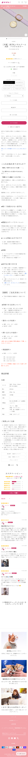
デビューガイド (14, 460)
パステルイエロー (9, 82)
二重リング (7, 283)
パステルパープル (20, 89)
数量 (14, 73)
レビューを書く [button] (14, 493)
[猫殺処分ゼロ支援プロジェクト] (14, 668)
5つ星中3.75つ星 (18, 476)
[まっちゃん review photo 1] (5, 563)
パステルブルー (19, 85)
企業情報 (13, 724)
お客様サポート (13, 720)
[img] (5, 503)
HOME (13, 41)
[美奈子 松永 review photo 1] (5, 591)
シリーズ (13, 717)
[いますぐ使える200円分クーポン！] (14, 696)
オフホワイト (20, 82)
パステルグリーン (8, 89)
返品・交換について (14, 457)
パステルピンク (8, 85)
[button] (10, 58)
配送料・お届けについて (14, 453)
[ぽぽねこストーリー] (14, 640)
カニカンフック (15, 283)
